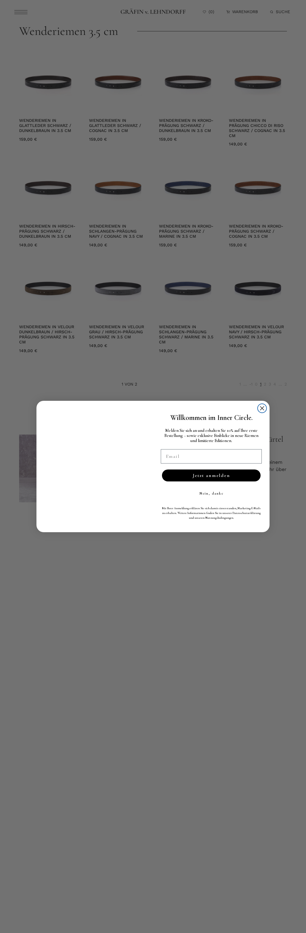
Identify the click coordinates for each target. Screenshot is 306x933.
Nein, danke (211, 493)
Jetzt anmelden (211, 475)
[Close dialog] (262, 408)
